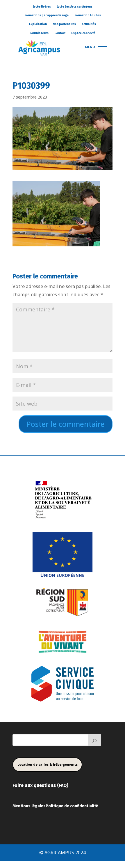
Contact (59, 33)
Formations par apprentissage (46, 15)
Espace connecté (83, 33)
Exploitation (38, 24)
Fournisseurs (39, 33)
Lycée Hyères (42, 6)
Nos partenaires (64, 24)
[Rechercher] (94, 740)
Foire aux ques (28, 785)
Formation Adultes (87, 15)
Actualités (89, 24)
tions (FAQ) (56, 785)
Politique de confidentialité (72, 806)
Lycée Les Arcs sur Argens (74, 6)
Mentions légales (29, 806)
